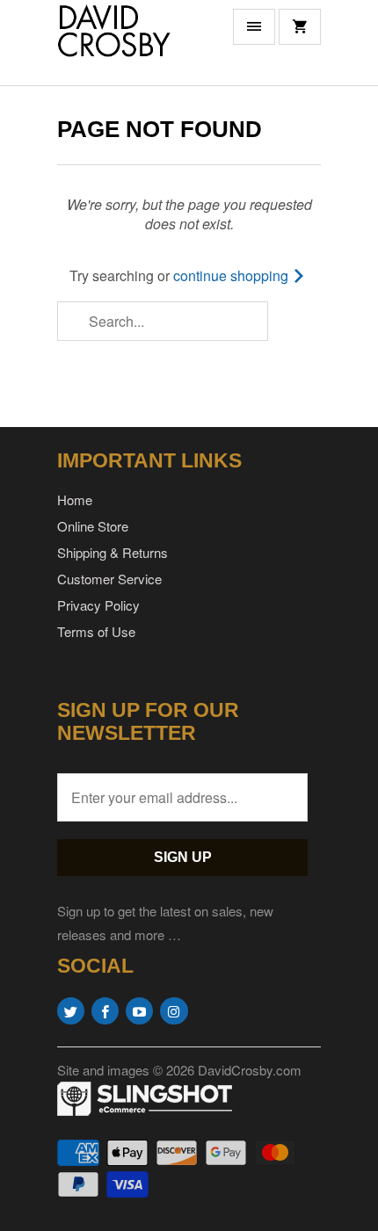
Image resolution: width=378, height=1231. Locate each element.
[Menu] (254, 27)
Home (74, 499)
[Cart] (300, 27)
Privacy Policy (98, 605)
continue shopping (232, 275)
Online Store (92, 526)
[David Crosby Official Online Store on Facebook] (105, 1011)
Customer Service (109, 578)
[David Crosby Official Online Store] (127, 42)
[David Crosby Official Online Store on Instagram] (173, 1011)
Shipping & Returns (112, 552)
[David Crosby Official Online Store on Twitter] (70, 1011)
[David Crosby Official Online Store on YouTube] (139, 1011)
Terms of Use (96, 631)
